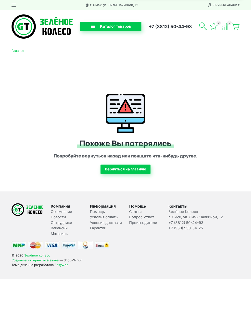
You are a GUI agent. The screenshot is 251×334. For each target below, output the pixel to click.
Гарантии (98, 228)
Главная (18, 51)
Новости (58, 217)
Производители (143, 222)
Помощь (97, 211)
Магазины (59, 233)
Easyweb (61, 265)
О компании (61, 211)
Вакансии (59, 228)
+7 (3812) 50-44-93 (170, 26)
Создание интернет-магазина (35, 260)
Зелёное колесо (37, 255)
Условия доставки (106, 222)
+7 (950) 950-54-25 (185, 228)
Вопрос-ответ (141, 217)
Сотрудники (61, 222)
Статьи (135, 211)
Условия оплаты (104, 217)
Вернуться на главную (125, 169)
